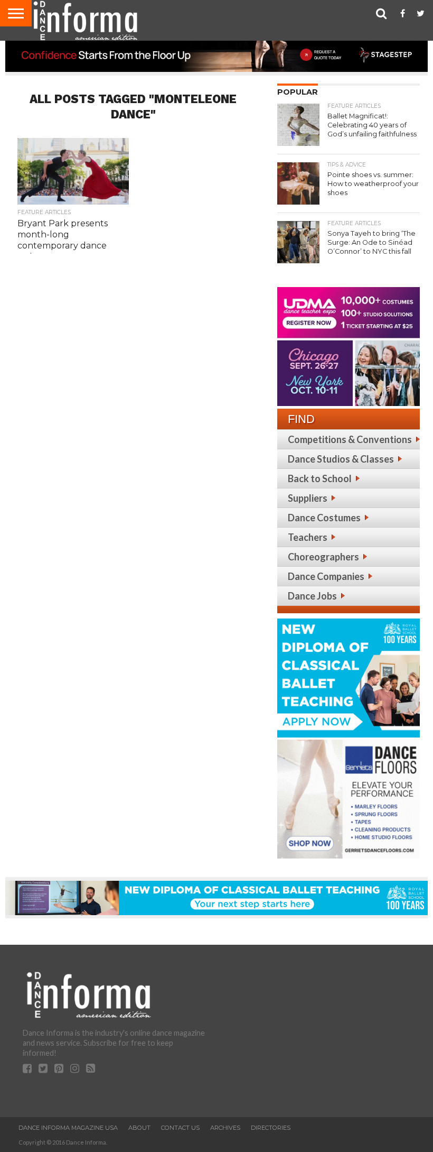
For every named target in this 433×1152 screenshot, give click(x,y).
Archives (225, 1127)
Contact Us (180, 1127)
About (139, 1127)
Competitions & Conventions (350, 439)
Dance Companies (326, 576)
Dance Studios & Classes (341, 459)
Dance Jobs (312, 596)
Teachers (307, 537)
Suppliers (307, 498)
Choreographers (323, 557)
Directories (270, 1127)
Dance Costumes (324, 517)
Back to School (320, 478)
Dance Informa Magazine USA (68, 1127)
